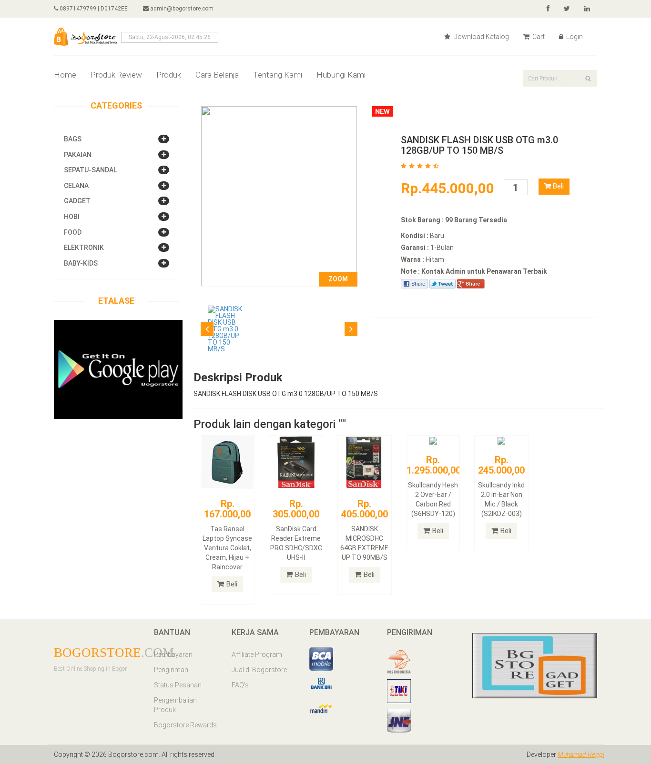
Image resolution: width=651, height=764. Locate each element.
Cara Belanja (217, 74)
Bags (72, 139)
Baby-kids (81, 263)
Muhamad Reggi (581, 754)
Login (574, 36)
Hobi (72, 216)
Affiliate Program (257, 654)
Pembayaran (173, 654)
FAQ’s (240, 685)
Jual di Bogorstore (259, 670)
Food (72, 232)
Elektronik (84, 247)
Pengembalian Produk (175, 705)
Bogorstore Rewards (185, 725)
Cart (538, 36)
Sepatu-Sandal (90, 170)
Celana (76, 185)
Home (65, 74)
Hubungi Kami (341, 74)
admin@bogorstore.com (182, 8)
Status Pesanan (178, 685)
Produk (168, 74)
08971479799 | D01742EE (93, 8)
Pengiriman (171, 670)
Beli (557, 186)
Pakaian (78, 155)
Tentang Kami (277, 74)
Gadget (77, 201)
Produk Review (116, 74)
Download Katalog (480, 36)
